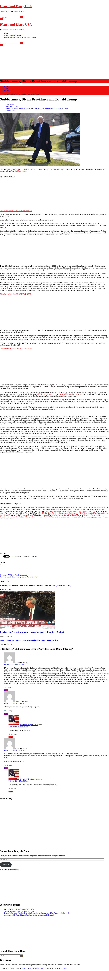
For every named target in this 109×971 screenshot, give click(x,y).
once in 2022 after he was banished (71, 394)
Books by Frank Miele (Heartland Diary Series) (20, 37)
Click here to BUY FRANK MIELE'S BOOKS (16, 349)
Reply (6, 690)
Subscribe (5, 865)
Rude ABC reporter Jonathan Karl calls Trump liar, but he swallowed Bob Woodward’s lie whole (37, 913)
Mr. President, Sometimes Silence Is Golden (19, 909)
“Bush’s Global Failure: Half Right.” (64, 515)
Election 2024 (39, 108)
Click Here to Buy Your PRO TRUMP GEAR (16, 294)
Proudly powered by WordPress (33, 968)
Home (6, 33)
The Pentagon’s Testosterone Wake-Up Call (19, 911)
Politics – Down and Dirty (59, 108)
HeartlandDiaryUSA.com (29, 725)
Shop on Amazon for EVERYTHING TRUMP (16, 211)
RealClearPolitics (21, 171)
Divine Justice (20, 108)
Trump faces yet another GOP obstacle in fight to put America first (29, 640)
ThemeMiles (63, 968)
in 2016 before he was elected (47, 394)
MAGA (47, 108)
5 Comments (10, 110)
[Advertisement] (54, 62)
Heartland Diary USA (16, 6)
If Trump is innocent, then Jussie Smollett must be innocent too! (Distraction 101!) (35, 585)
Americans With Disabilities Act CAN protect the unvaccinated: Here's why (29, 915)
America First (10, 108)
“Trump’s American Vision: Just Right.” (38, 517)
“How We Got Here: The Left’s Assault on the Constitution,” (57, 513)
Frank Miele (10, 104)
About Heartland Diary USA (14, 35)
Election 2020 (29, 108)
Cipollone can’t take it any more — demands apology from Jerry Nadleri (32, 632)
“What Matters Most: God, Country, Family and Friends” (68, 511)
